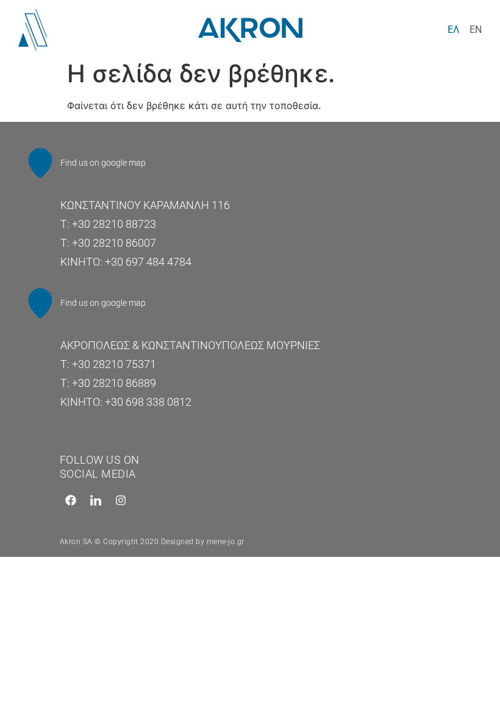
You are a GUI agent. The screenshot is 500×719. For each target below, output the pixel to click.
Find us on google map (103, 163)
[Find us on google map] (40, 163)
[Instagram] (121, 500)
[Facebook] (71, 500)
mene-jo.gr (226, 541)
